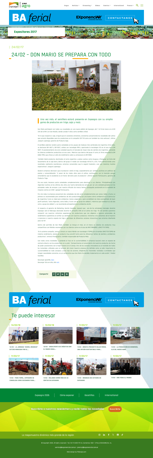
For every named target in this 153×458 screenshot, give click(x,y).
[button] (54, 274)
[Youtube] (117, 434)
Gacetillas (89, 395)
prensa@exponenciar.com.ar (87, 447)
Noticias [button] (75, 5)
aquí (52, 260)
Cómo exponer (67, 395)
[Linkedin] (104, 434)
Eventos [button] (106, 5)
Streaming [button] (87, 5)
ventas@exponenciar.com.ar (65, 447)
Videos (97, 5)
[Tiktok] (122, 434)
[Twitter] (113, 434)
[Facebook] (99, 434)
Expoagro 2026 (42, 395)
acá (58, 262)
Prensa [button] (129, 5)
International (119, 5)
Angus (66, 5)
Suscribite (115, 409)
